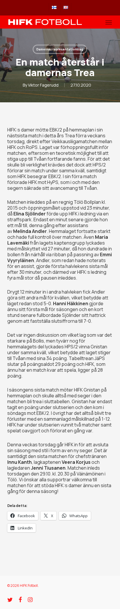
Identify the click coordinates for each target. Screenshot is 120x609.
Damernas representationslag (59, 49)
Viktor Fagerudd (43, 85)
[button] (108, 22)
